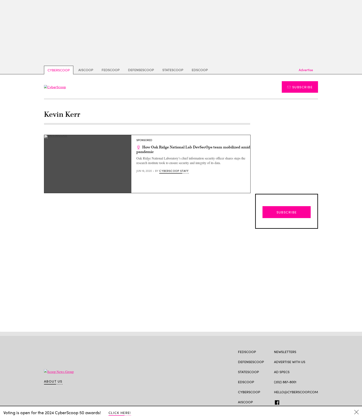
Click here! (120, 412)
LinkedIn (293, 402)
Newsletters (285, 352)
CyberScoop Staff (174, 171)
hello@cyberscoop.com (296, 392)
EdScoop (200, 70)
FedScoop (111, 70)
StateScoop (172, 70)
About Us (53, 381)
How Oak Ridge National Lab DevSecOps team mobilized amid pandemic (193, 149)
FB (276, 402)
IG (299, 402)
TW (284, 402)
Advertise (306, 70)
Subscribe (302, 87)
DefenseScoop (141, 70)
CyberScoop (59, 70)
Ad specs (282, 372)
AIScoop (85, 70)
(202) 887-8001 (285, 382)
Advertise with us (289, 362)
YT (307, 402)
